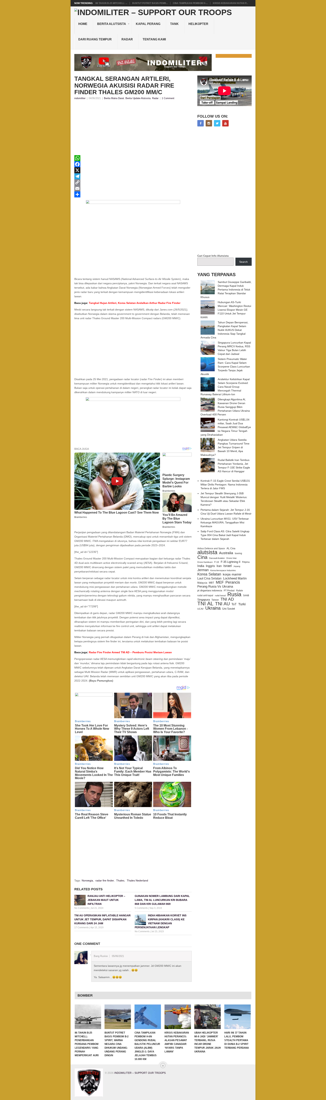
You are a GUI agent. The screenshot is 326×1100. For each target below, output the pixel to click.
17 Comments (81, 927)
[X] (133, 170)
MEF (220, 582)
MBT (211, 582)
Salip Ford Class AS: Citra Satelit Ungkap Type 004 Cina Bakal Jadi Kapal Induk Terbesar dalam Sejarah (225, 535)
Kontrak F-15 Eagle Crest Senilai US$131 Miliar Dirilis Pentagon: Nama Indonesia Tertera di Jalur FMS (225, 484)
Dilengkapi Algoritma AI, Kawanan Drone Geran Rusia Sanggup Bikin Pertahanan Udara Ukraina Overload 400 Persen (225, 407)
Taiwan (215, 600)
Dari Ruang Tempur (95, 39)
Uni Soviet (228, 608)
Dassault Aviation (217, 558)
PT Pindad (229, 590)
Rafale (239, 590)
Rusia (234, 594)
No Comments (81, 908)
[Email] (133, 188)
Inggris (210, 566)
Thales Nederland (137, 880)
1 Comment (168, 98)
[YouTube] (225, 123)
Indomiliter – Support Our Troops (140, 1072)
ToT (234, 604)
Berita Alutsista (111, 23)
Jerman (203, 570)
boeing (238, 553)
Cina (202, 557)
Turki (242, 604)
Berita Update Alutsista (138, 98)
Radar (127, 39)
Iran (219, 566)
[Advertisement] (133, 128)
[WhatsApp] (133, 158)
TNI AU (222, 604)
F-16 (216, 562)
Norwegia (87, 880)
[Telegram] (133, 176)
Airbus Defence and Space (211, 548)
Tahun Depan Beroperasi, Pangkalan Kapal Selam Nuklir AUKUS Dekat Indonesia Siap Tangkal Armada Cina (224, 330)
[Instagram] (209, 123)
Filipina (246, 562)
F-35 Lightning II (230, 561)
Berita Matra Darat (114, 98)
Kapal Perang (148, 23)
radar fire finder (104, 880)
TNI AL (205, 603)
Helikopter (198, 23)
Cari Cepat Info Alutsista (213, 255)
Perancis (232, 582)
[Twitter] (217, 123)
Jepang (236, 566)
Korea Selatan (209, 574)
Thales (120, 880)
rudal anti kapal (205, 595)
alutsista (207, 552)
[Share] (133, 194)
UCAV (200, 609)
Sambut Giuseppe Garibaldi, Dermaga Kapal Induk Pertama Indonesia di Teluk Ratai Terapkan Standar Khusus (226, 289)
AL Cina (231, 548)
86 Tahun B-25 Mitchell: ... (111, 3)
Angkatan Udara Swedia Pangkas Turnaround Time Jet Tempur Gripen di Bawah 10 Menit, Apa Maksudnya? (225, 447)
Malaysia (202, 582)
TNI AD (227, 599)
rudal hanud (220, 595)
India (200, 566)
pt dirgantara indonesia (209, 590)
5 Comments (141, 908)
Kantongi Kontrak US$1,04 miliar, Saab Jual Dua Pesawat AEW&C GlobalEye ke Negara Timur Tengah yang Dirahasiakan (226, 427)
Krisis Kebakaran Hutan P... (230, 3)
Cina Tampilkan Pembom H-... (190, 3)
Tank (174, 23)
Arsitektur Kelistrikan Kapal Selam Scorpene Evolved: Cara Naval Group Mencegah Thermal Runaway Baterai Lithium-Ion (225, 387)
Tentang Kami (154, 39)
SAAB (246, 595)
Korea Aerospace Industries (223, 570)
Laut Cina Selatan (209, 578)
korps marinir (232, 574)
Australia (226, 553)
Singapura (203, 599)
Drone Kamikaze (205, 562)
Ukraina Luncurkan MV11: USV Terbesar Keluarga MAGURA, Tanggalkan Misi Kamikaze (225, 522)
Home (82, 23)
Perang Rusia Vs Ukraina (215, 586)
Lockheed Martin (235, 578)
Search (243, 261)
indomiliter (79, 98)
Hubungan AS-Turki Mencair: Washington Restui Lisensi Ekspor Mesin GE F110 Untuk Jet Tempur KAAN (226, 310)
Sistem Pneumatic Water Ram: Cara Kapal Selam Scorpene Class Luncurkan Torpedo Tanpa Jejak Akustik (225, 366)
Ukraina (213, 608)
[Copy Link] (133, 182)
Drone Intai (231, 558)
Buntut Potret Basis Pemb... (150, 3)
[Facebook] (133, 164)
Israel (227, 566)
